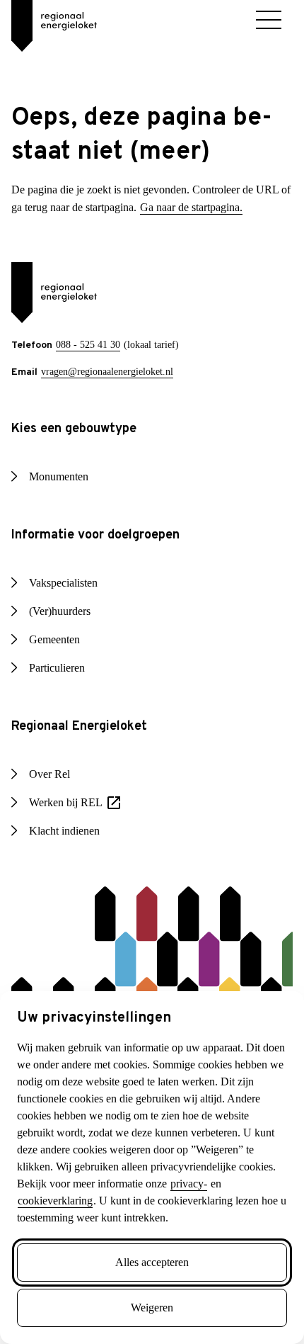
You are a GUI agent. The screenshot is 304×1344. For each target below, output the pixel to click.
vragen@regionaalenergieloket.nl (113, 389)
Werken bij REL (78, 821)
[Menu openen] (268, 20)
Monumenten (63, 494)
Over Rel (51, 791)
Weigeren (152, 1308)
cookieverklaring (61, 1201)
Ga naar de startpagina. (70, 225)
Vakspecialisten (68, 600)
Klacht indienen (69, 848)
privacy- (180, 1184)
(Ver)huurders (64, 628)
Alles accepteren (152, 1262)
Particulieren (63, 685)
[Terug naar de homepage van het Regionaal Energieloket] (42, 21)
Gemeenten (59, 657)
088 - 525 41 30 (91, 362)
